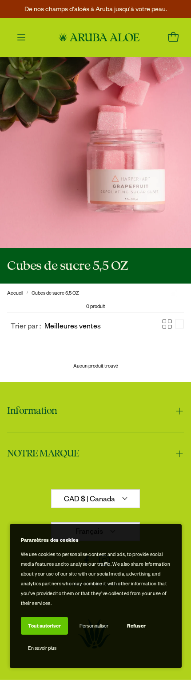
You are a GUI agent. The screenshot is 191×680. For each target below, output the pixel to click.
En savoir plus (42, 647)
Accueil (15, 292)
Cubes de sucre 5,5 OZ (55, 292)
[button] (55, 325)
